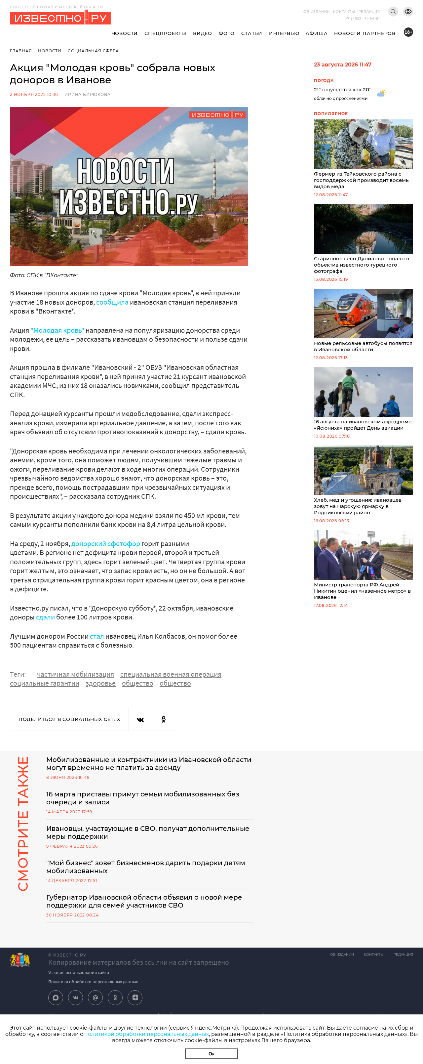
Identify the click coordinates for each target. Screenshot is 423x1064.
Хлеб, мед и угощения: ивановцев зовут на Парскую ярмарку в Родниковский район (358, 506)
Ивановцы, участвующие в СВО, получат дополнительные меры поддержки (148, 832)
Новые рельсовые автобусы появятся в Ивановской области (363, 346)
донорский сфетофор (105, 543)
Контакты (344, 12)
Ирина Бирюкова (87, 94)
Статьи (251, 33)
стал (97, 636)
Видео (202, 33)
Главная (21, 50)
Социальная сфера (93, 50)
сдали (45, 616)
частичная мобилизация (75, 674)
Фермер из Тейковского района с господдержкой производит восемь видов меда (361, 180)
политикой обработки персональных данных (146, 1034)
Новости (124, 33)
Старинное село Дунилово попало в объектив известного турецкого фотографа (361, 264)
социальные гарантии (44, 683)
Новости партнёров (365, 33)
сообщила (112, 302)
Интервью (284, 33)
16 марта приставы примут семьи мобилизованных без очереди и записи (142, 798)
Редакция (369, 12)
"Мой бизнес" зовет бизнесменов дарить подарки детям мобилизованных (145, 867)
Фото (227, 33)
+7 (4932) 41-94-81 (362, 19)
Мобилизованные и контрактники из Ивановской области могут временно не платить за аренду (148, 764)
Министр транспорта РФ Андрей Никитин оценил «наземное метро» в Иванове (362, 590)
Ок (211, 1053)
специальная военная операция (170, 674)
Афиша (316, 33)
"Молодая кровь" (57, 330)
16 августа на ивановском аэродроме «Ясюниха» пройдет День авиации (362, 424)
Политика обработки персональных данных (93, 982)
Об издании (316, 12)
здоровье (101, 683)
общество (137, 683)
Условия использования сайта (78, 972)
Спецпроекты (165, 33)
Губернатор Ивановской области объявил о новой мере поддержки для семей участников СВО (144, 901)
